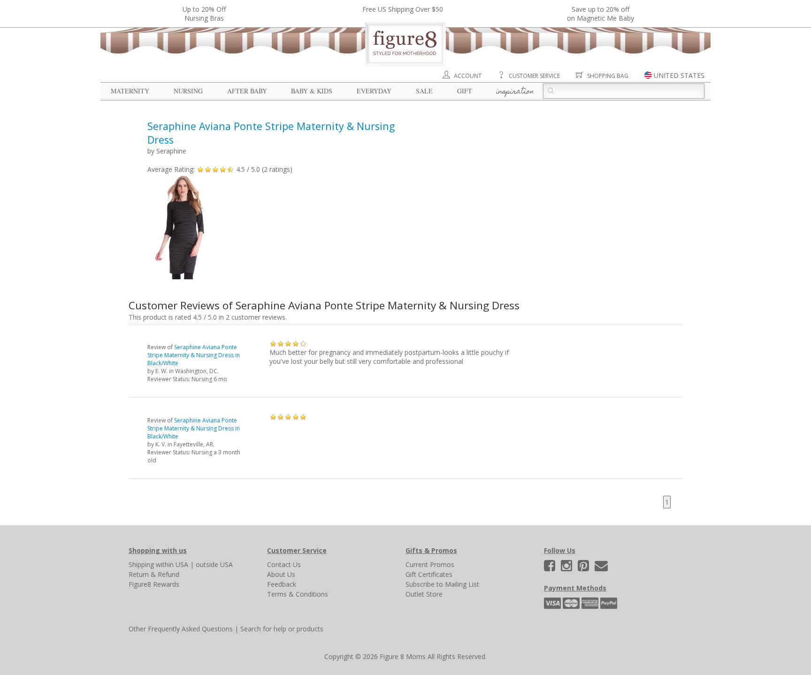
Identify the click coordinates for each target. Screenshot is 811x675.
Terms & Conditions (297, 594)
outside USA (214, 564)
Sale (424, 90)
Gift (464, 90)
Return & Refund (154, 574)
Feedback (281, 584)
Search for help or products (281, 628)
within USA (172, 564)
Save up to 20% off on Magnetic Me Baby (600, 14)
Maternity (130, 90)
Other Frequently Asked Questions (181, 628)
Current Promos (430, 564)
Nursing (188, 90)
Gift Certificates (429, 574)
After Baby (247, 90)
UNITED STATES (679, 75)
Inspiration (515, 92)
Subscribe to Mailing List (442, 584)
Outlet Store (424, 594)
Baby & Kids (311, 90)
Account (468, 76)
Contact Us (284, 564)
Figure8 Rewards (154, 584)
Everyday (374, 90)
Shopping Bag (607, 76)
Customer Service (534, 76)
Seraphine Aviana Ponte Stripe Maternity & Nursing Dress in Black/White (193, 355)
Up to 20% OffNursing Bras (204, 14)
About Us (281, 574)
